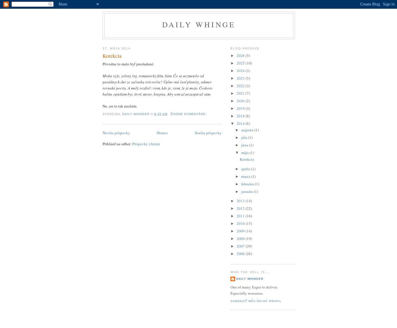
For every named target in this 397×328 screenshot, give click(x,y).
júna (245, 145)
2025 (241, 63)
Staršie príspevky (208, 132)
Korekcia (112, 55)
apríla (246, 168)
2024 (241, 70)
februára (248, 184)
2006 (241, 253)
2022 (241, 85)
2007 (241, 246)
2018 (241, 116)
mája (245, 152)
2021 (241, 93)
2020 (241, 100)
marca (246, 176)
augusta (247, 129)
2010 (241, 223)
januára (247, 191)
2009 (241, 231)
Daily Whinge (198, 24)
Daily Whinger (249, 278)
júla (244, 137)
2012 (241, 208)
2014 (241, 123)
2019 (241, 108)
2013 (241, 200)
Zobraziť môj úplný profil (256, 301)
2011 (241, 215)
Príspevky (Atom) (146, 143)
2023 (241, 78)
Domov (162, 132)
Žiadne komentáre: (189, 114)
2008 (241, 238)
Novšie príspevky (116, 132)
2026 (241, 55)
